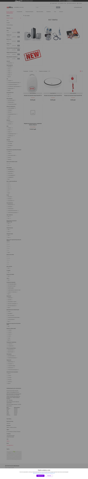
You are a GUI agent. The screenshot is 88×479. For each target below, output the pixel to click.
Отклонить (49, 475)
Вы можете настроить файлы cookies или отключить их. (43, 473)
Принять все (40, 475)
